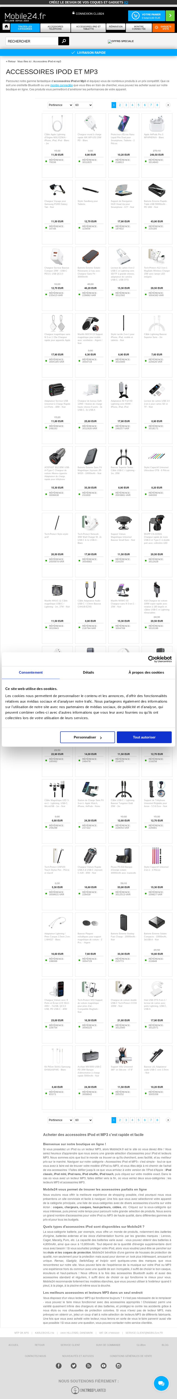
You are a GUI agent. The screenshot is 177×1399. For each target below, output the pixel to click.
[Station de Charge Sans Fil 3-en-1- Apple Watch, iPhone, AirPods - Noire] (90, 796)
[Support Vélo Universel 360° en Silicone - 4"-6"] (123, 1063)
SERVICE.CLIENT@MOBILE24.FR (144, 1332)
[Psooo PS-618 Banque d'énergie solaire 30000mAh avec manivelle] (123, 863)
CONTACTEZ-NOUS (35, 1356)
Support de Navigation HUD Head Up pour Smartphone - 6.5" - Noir (122, 204)
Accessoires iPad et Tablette (88, 28)
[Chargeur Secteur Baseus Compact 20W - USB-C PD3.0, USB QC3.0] (57, 264)
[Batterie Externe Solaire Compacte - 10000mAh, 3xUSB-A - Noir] (156, 930)
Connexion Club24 (90, 13)
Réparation (116, 27)
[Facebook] (59, 1366)
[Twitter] (74, 1366)
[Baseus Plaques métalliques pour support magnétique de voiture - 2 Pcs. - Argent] (90, 930)
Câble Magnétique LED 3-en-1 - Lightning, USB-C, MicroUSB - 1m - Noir (56, 803)
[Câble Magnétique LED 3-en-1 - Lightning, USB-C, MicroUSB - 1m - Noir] (57, 796)
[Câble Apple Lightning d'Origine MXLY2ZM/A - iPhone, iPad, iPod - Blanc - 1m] (57, 131)
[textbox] (37, 41)
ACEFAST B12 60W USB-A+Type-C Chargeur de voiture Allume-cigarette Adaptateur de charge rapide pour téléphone (57, 473)
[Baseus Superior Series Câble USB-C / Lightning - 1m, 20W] (123, 463)
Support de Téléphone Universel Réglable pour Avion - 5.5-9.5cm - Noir (155, 803)
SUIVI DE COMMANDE (108, 1345)
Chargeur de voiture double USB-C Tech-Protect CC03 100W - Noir (124, 1003)
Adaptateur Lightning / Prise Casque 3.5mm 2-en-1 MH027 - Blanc (57, 937)
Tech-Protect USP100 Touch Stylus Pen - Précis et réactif (56, 870)
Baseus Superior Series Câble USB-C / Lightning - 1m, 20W (123, 470)
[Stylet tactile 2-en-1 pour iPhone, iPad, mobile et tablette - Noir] (123, 330)
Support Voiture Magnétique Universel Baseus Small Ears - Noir (123, 537)
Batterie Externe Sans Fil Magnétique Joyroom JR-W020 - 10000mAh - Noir (90, 470)
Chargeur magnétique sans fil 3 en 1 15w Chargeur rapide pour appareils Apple (57, 337)
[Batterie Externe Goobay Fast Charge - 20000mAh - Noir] (123, 930)
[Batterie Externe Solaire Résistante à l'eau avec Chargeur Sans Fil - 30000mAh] (90, 264)
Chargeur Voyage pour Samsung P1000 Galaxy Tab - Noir (56, 204)
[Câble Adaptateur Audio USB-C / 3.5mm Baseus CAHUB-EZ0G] (90, 597)
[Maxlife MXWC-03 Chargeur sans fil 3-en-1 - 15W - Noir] (123, 597)
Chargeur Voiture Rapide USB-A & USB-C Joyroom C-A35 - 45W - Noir (90, 870)
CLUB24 (141, 1345)
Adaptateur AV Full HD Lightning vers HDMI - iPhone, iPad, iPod (122, 404)
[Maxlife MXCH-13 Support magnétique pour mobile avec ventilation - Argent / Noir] (90, 330)
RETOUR (39, 1345)
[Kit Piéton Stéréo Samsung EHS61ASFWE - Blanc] (57, 1063)
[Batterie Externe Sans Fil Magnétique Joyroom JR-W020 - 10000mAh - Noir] (90, 463)
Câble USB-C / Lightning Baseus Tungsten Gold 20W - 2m (122, 803)
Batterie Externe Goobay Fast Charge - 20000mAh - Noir (123, 937)
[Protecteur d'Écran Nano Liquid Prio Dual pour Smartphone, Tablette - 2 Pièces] (123, 131)
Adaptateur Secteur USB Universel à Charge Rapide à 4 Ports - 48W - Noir (57, 404)
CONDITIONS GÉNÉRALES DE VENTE (131, 1356)
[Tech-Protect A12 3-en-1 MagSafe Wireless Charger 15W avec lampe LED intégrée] (156, 264)
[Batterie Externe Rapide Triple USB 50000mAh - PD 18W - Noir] (156, 197)
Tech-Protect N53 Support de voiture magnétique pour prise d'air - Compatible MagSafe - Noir (90, 1006)
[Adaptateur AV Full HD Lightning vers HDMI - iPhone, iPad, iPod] (123, 397)
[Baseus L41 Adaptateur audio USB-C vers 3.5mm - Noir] (156, 1063)
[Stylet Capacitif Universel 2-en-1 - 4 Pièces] (156, 863)
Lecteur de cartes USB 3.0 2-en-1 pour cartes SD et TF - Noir (157, 404)
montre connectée (61, 85)
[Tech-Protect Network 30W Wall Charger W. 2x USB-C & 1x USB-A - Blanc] (90, 530)
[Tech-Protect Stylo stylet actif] (57, 530)
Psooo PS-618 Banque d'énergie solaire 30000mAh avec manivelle (123, 870)
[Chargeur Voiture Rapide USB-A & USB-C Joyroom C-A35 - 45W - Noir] (90, 863)
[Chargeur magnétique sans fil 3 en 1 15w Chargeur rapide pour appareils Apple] (57, 330)
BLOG (165, 1345)
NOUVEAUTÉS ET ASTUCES (78, 1356)
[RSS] (88, 1366)
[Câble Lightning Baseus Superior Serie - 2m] (156, 330)
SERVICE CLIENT (70, 1345)
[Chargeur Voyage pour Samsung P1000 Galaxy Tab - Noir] (57, 197)
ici (126, 2)
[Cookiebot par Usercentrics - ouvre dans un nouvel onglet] (151, 659)
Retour (12, 61)
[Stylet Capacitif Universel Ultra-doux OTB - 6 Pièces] (156, 463)
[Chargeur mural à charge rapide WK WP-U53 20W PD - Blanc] (90, 131)
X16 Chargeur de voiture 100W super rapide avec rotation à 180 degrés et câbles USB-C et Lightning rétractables (156, 607)
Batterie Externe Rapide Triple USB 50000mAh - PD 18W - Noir (155, 204)
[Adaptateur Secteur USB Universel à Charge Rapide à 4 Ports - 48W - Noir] (57, 397)
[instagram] (118, 1366)
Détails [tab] (88, 672)
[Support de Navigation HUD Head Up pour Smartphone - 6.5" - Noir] (123, 197)
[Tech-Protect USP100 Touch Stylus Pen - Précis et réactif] (57, 863)
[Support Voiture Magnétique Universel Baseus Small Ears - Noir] (123, 530)
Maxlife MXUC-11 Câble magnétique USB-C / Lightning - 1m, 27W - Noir (57, 604)
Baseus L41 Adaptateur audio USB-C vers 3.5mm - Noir (156, 1070)
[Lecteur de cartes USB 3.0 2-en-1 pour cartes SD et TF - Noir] (156, 397)
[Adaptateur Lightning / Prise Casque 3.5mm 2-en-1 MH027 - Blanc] (57, 930)
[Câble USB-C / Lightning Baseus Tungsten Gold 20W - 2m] (123, 796)
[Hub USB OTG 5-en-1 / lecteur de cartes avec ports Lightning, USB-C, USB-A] (156, 996)
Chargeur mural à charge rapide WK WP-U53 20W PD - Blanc (89, 137)
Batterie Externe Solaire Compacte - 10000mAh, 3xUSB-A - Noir (155, 937)
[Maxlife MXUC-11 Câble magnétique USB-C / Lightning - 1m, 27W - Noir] (57, 597)
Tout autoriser (144, 737)
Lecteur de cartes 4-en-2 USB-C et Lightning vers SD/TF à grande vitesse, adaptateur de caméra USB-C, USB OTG (123, 274)
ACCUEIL (14, 1345)
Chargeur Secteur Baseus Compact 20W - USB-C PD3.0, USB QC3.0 (56, 271)
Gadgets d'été (166, 28)
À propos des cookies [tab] (146, 672)
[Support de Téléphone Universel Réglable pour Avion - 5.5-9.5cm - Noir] (156, 796)
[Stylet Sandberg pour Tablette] (90, 197)
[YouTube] (103, 1366)
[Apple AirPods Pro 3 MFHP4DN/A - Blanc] (156, 131)
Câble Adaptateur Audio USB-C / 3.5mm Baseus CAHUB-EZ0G (89, 604)
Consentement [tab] (31, 672)
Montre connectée (139, 28)
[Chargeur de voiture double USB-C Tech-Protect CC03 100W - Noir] (123, 996)
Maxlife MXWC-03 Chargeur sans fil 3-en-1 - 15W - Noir (123, 604)
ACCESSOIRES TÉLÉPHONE (55, 28)
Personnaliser (85, 737)
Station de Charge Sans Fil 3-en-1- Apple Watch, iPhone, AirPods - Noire (90, 803)
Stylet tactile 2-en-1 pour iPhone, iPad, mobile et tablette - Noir (122, 337)
